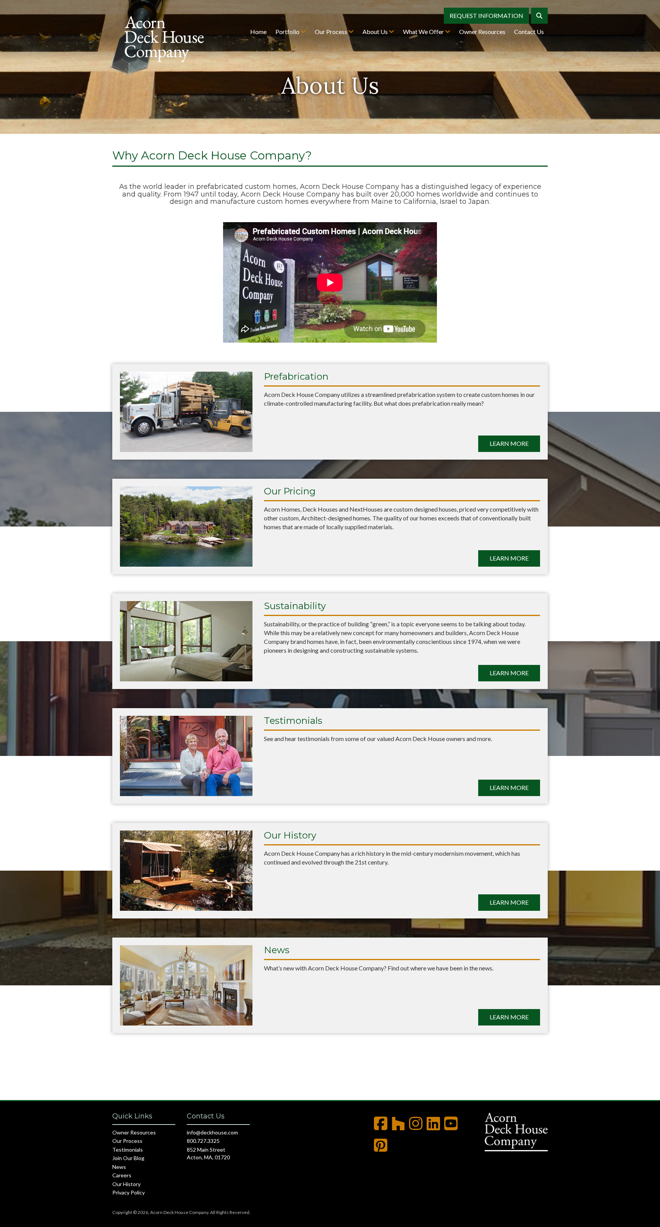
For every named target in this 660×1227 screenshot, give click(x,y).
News (119, 1167)
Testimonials (127, 1149)
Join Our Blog (128, 1158)
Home (258, 31)
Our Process (331, 31)
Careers (121, 1175)
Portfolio (288, 31)
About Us (375, 31)
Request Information (486, 15)
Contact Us (529, 31)
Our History (126, 1184)
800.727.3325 (203, 1141)
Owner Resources (482, 31)
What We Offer (424, 31)
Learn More (509, 443)
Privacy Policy (128, 1192)
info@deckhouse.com (212, 1132)
